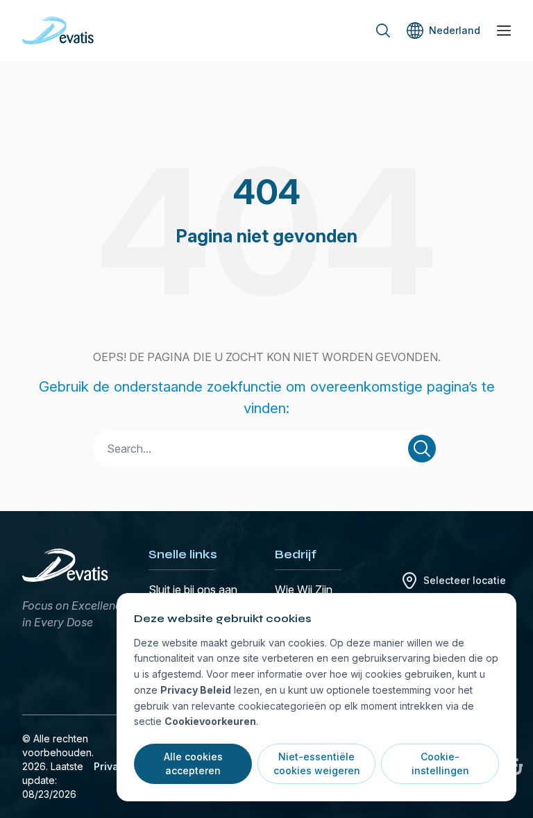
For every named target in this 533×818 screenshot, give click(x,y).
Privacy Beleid (195, 690)
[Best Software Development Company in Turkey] (516, 766)
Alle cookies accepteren (193, 763)
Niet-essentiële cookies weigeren (316, 763)
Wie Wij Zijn (303, 589)
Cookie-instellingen (440, 763)
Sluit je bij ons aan (193, 589)
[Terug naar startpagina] (58, 30)
